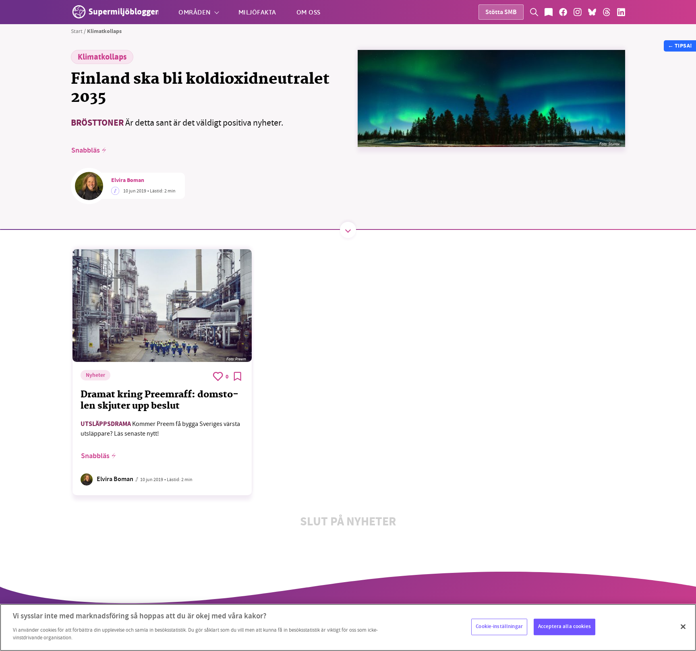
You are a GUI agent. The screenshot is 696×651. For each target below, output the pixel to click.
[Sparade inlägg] (549, 12)
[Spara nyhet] (238, 376)
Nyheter (95, 375)
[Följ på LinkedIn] (621, 12)
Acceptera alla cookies (564, 626)
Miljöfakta (257, 12)
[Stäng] (683, 626)
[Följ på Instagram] (578, 12)
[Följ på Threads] (607, 12)
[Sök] (534, 12)
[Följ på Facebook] (563, 12)
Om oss (308, 12)
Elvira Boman (127, 181)
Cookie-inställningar (499, 626)
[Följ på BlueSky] (592, 12)
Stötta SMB (501, 13)
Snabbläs (85, 150)
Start (77, 31)
